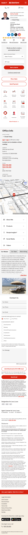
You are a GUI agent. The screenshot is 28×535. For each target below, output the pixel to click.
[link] (14, 2)
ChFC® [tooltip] (3, 404)
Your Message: (6, 350)
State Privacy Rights (5, 509)
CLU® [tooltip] (11, 404)
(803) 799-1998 (6, 165)
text (7, 139)
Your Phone (5, 307)
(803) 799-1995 (6, 167)
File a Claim (14, 79)
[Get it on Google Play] (16, 519)
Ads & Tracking (4, 499)
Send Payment (14, 84)
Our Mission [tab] (4, 251)
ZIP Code (7, 62)
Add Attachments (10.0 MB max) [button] (14, 369)
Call (3, 139)
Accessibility (4, 503)
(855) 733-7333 (21, 396)
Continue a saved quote (14, 72)
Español (3, 2)
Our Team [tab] (14, 251)
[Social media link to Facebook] (8, 34)
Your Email (5, 312)
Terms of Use (4, 505)
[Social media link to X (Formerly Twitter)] (15, 34)
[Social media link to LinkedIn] (12, 34)
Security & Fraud (5, 501)
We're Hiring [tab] (23, 251)
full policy (10, 465)
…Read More (23, 275)
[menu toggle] (25, 2)
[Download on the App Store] (5, 519)
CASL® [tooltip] (7, 404)
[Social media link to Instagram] (19, 34)
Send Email (14, 377)
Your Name (5, 302)
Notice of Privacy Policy (6, 507)
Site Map (3, 512)
